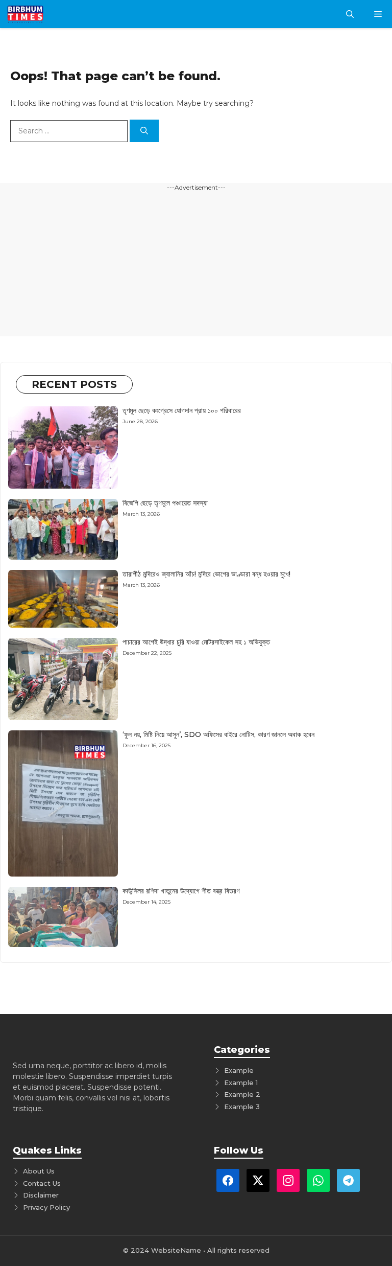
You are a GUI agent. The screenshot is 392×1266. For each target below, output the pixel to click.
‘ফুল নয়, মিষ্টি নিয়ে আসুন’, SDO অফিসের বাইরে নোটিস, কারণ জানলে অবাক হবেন (218, 734)
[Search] (144, 131)
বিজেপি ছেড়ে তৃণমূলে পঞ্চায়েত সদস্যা (165, 503)
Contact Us (42, 1183)
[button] (350, 14)
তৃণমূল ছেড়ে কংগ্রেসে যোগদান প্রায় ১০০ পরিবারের (181, 410)
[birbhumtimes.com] (40, 14)
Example (239, 1070)
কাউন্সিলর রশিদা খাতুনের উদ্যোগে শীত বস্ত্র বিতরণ (180, 890)
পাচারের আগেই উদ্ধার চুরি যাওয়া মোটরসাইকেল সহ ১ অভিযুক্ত (196, 642)
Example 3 (242, 1106)
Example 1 (241, 1082)
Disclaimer (41, 1195)
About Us (39, 1171)
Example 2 (242, 1094)
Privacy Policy (46, 1207)
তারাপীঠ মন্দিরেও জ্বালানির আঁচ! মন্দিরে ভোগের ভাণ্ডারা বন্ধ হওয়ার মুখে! (206, 574)
